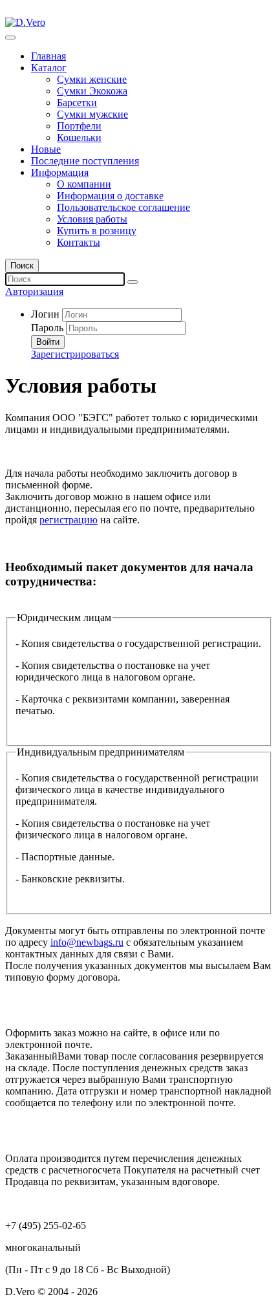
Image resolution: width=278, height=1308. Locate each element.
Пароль (47, 327)
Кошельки (79, 137)
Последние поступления (85, 160)
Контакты (78, 242)
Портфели (79, 125)
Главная (48, 55)
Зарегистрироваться (75, 354)
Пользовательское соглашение (123, 207)
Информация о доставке (110, 195)
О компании (84, 184)
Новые (46, 149)
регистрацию (68, 519)
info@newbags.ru (86, 942)
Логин (45, 314)
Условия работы (92, 218)
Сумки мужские (92, 114)
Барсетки (77, 102)
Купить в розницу (96, 230)
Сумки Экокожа (92, 90)
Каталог (49, 67)
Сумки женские (92, 79)
